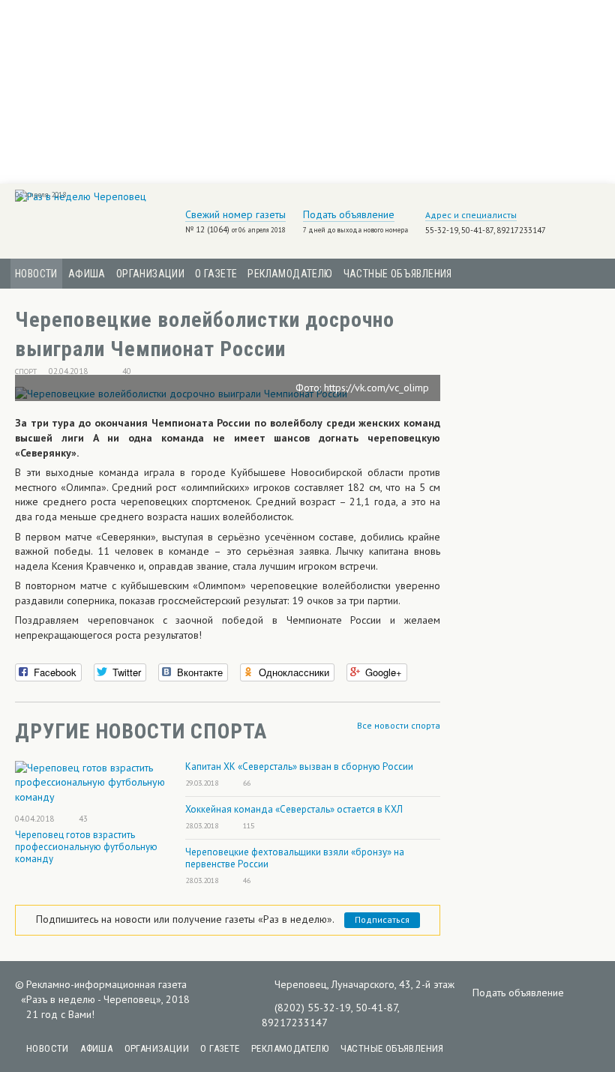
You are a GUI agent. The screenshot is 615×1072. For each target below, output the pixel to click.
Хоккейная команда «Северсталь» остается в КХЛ (294, 809)
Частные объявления (398, 274)
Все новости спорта (398, 725)
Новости (36, 274)
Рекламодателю (290, 274)
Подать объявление (348, 214)
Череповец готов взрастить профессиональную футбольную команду (86, 846)
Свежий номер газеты (235, 214)
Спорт (26, 371)
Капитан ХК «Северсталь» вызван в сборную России (299, 766)
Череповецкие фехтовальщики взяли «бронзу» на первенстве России (294, 858)
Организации (150, 274)
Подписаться (382, 919)
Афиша (87, 274)
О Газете (216, 274)
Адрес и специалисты (471, 214)
